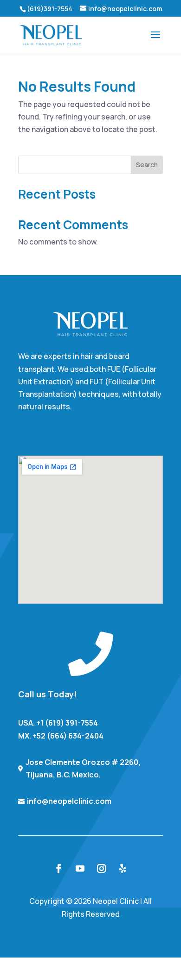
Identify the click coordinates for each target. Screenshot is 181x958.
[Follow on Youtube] (80, 868)
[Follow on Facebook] (58, 868)
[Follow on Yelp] (122, 868)
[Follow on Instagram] (101, 868)
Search (147, 164)
